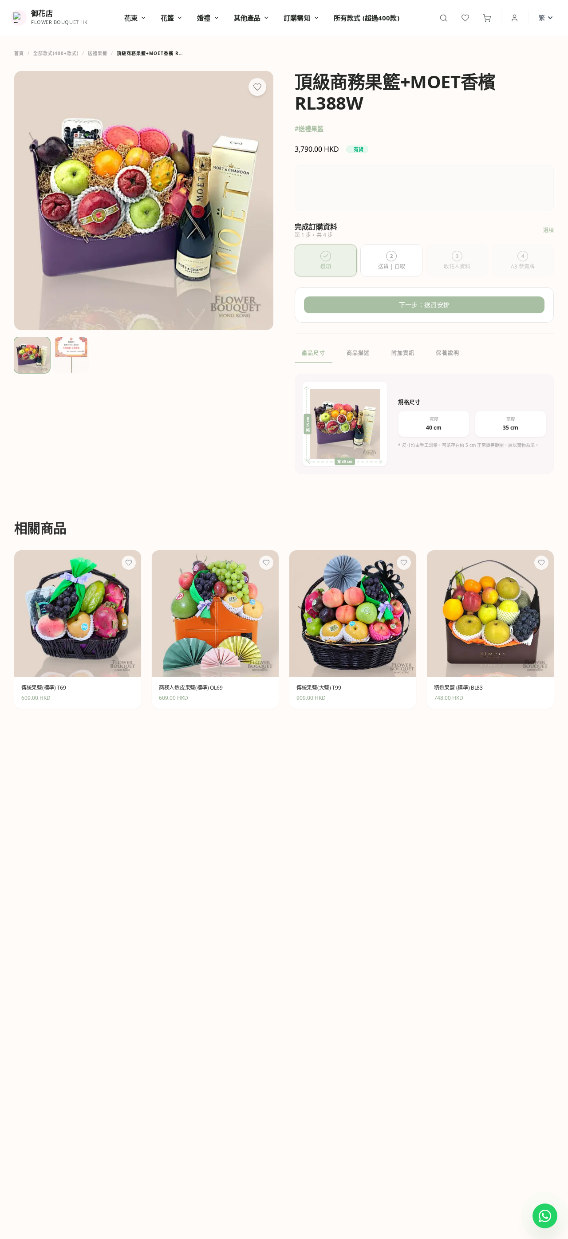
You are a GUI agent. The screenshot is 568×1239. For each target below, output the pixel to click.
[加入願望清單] (257, 87)
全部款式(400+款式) (56, 53)
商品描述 (358, 353)
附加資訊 (403, 353)
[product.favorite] (129, 563)
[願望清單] (465, 18)
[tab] (326, 260)
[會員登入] (514, 18)
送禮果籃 (97, 53)
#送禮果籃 (309, 128)
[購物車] (487, 18)
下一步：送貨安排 (424, 304)
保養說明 (447, 353)
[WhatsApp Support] (544, 1215)
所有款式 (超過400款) (366, 17)
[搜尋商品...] (443, 18)
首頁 (19, 53)
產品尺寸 (313, 353)
